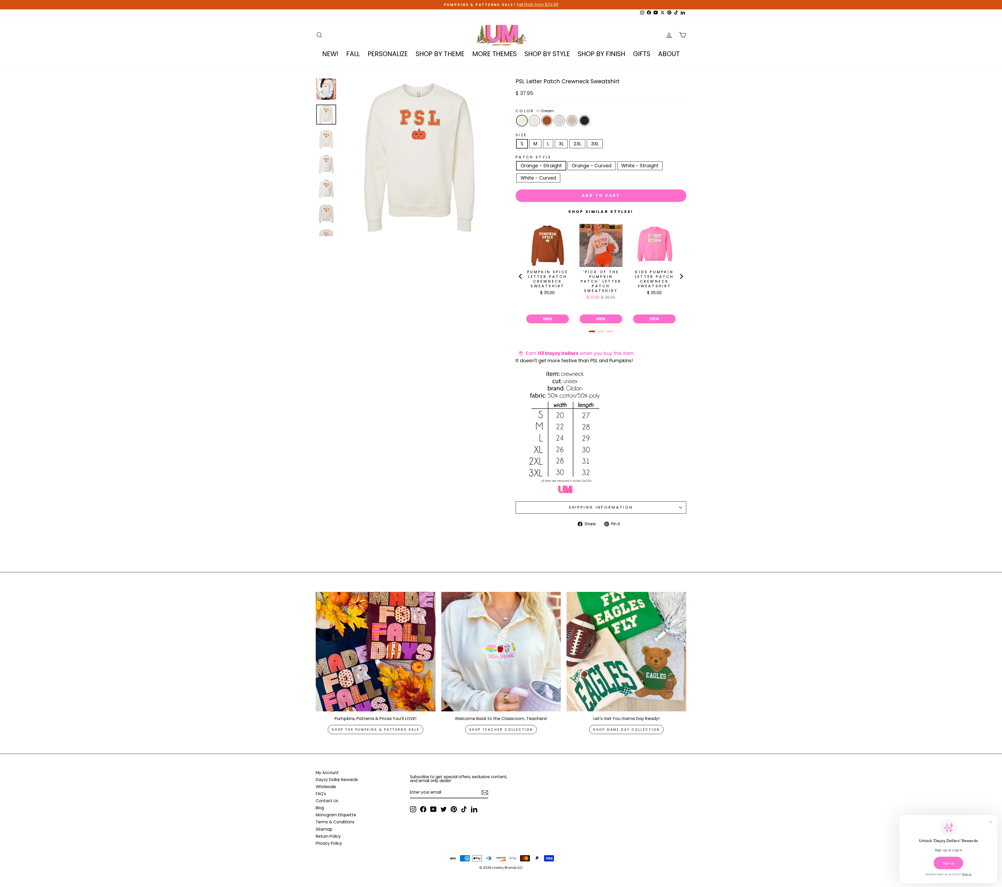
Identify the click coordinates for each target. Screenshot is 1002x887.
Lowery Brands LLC (507, 867)
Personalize (388, 53)
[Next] (681, 276)
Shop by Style (547, 53)
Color (535, 111)
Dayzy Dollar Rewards (337, 779)
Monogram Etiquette (336, 815)
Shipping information (601, 507)
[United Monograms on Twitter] (443, 809)
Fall (353, 53)
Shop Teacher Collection (501, 729)
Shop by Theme (440, 53)
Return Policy (328, 836)
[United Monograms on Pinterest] (454, 809)
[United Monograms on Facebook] (423, 809)
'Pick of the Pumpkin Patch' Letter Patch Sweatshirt (601, 281)
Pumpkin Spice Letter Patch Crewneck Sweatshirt (547, 279)
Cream (522, 120)
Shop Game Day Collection (626, 729)
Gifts (641, 53)
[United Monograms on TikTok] (464, 809)
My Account (327, 772)
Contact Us (327, 800)
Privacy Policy (329, 843)
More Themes (494, 53)
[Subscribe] (484, 792)
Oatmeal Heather (559, 120)
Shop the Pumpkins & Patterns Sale (375, 729)
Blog (320, 808)
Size (521, 135)
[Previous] (521, 276)
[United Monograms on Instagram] (413, 809)
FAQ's (321, 793)
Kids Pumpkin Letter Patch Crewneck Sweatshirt (654, 279)
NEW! (330, 53)
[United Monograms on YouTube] (433, 809)
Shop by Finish (601, 53)
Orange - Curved (591, 165)
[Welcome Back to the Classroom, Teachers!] (501, 652)
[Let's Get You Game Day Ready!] (626, 652)
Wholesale (326, 786)
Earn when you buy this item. (580, 353)
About (669, 53)
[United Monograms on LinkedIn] (474, 809)
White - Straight (639, 165)
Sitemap (324, 829)
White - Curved (538, 178)
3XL (595, 143)
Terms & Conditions (335, 822)
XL (561, 143)
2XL (577, 143)
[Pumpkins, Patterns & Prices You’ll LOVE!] (376, 652)
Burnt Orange (547, 120)
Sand (572, 120)
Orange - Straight (541, 165)
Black (584, 120)
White (534, 120)
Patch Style (534, 157)
